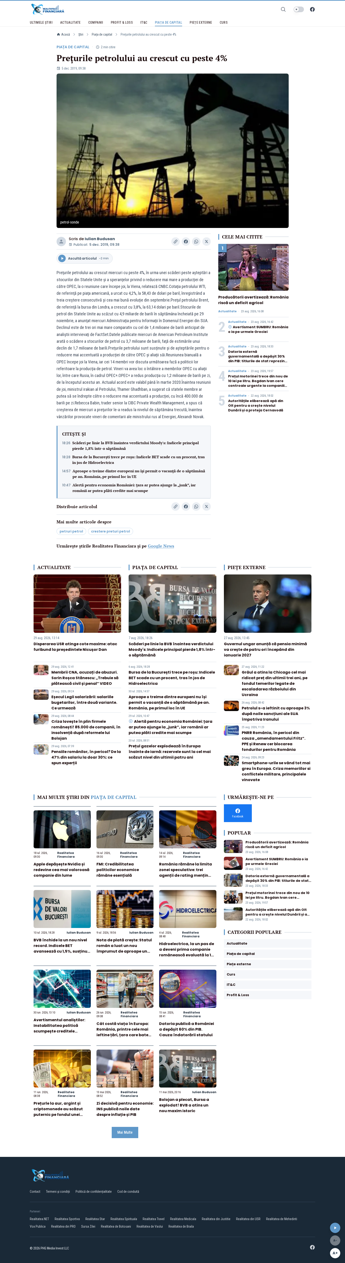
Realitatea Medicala (183, 1219)
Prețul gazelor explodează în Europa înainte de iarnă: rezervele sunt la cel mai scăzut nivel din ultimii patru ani (170, 751)
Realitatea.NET (39, 1219)
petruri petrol (71, 531)
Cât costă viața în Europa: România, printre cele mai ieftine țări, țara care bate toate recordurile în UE (122, 1032)
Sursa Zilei (88, 1226)
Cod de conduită (128, 1191)
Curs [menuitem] (224, 22)
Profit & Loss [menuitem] (122, 22)
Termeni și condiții (58, 1191)
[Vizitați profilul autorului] (61, 241)
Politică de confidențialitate (94, 1191)
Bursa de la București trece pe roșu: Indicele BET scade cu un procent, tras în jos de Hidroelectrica (138, 459)
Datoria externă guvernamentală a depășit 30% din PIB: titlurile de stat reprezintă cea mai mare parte (258, 358)
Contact (35, 1191)
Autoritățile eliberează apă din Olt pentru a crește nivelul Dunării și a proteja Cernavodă (255, 406)
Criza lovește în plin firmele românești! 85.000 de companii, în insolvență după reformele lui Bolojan (85, 730)
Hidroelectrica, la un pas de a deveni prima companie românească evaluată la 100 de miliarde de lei (187, 952)
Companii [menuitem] (95, 22)
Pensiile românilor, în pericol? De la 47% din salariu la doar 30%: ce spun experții (86, 757)
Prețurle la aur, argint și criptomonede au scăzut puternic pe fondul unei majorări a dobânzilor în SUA (58, 1115)
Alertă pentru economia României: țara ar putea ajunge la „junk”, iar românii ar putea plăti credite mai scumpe (134, 487)
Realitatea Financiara (66, 855)
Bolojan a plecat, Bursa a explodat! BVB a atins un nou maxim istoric (184, 1105)
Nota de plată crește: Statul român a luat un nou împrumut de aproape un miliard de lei (124, 948)
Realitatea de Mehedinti (281, 1219)
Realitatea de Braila (181, 1226)
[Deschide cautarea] (283, 9)
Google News (161, 546)
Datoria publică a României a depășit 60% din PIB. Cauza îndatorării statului (186, 1029)
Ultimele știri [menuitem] (41, 22)
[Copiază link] (175, 241)
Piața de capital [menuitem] (168, 22)
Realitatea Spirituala (124, 1219)
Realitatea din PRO (63, 1226)
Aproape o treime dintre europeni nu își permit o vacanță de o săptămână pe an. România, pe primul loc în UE (139, 473)
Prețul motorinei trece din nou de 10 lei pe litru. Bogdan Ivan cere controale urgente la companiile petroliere (258, 383)
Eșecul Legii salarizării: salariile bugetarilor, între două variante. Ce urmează (84, 702)
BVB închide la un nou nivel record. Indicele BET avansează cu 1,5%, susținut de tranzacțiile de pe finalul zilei (61, 951)
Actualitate (227, 311)
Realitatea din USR (248, 1219)
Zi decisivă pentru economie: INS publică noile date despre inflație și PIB (124, 1109)
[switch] (299, 9)
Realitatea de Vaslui (150, 1226)
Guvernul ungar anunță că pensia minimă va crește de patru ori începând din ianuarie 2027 (265, 649)
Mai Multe (125, 1132)
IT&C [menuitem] (143, 22)
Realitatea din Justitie (216, 1219)
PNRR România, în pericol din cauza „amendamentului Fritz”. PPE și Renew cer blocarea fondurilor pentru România (273, 741)
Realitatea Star (95, 1219)
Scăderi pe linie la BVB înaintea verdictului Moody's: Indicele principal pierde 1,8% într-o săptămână (135, 445)
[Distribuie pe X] (206, 241)
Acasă (65, 34)
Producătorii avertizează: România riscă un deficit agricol (253, 300)
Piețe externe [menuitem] (201, 22)
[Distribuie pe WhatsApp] (196, 241)
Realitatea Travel (154, 1219)
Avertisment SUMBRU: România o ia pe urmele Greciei (258, 329)
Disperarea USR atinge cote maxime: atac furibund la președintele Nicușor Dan (75, 646)
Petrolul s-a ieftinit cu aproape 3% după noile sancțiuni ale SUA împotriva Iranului (276, 713)
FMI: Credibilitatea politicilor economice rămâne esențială (117, 869)
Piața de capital (102, 34)
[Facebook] (312, 9)
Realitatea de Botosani (116, 1226)
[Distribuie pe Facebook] (186, 241)
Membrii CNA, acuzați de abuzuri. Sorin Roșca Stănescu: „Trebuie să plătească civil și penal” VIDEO (85, 678)
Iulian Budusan (100, 239)
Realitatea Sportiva (67, 1219)
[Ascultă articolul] (335, 1228)
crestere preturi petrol (110, 531)
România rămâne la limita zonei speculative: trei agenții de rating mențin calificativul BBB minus (185, 872)
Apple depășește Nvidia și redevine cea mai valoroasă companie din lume (61, 869)
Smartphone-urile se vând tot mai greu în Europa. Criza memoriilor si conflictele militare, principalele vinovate (276, 771)
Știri (80, 34)
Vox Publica (38, 1226)
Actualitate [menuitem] (70, 22)
